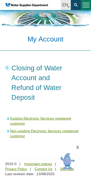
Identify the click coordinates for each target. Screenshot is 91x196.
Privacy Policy (16, 169)
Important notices (38, 164)
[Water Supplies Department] (26, 5)
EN (66, 5)
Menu (86, 5)
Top (84, 189)
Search (76, 5)
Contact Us (43, 169)
